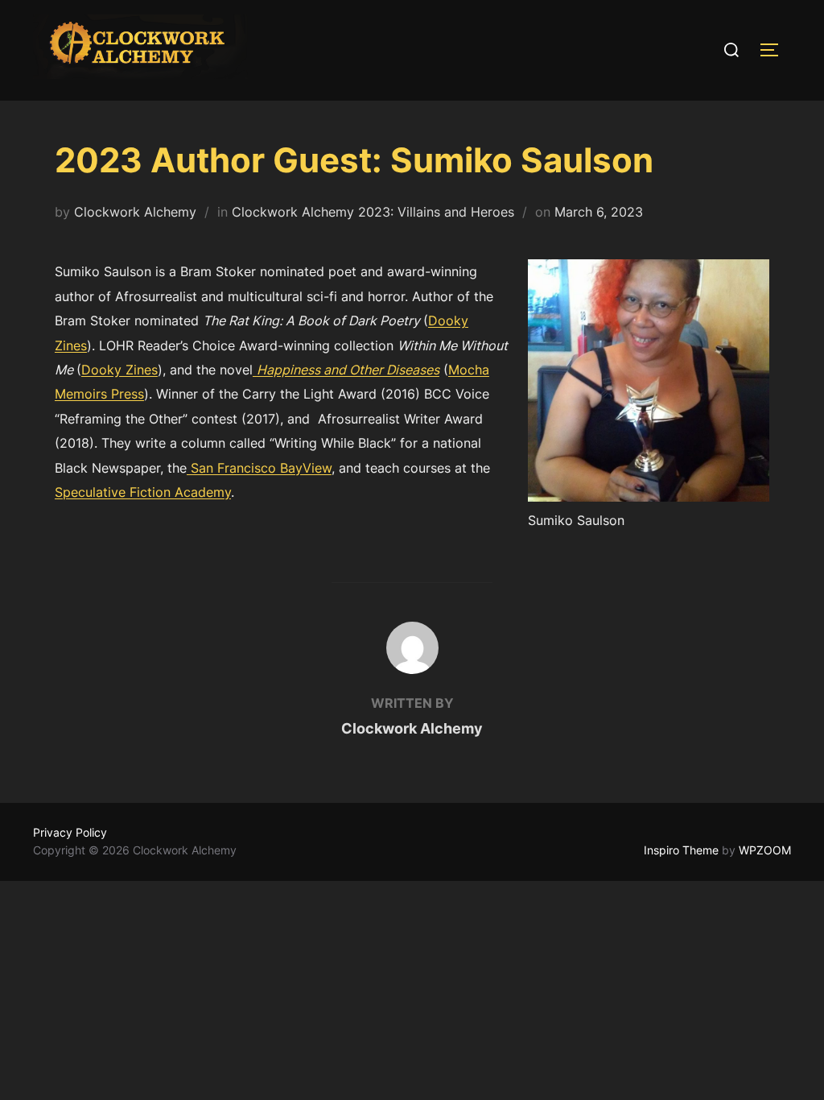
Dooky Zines (119, 370)
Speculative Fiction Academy (143, 492)
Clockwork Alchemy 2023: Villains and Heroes (373, 212)
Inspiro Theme (681, 850)
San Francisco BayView (259, 468)
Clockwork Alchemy (135, 212)
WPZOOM (765, 850)
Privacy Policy (70, 832)
